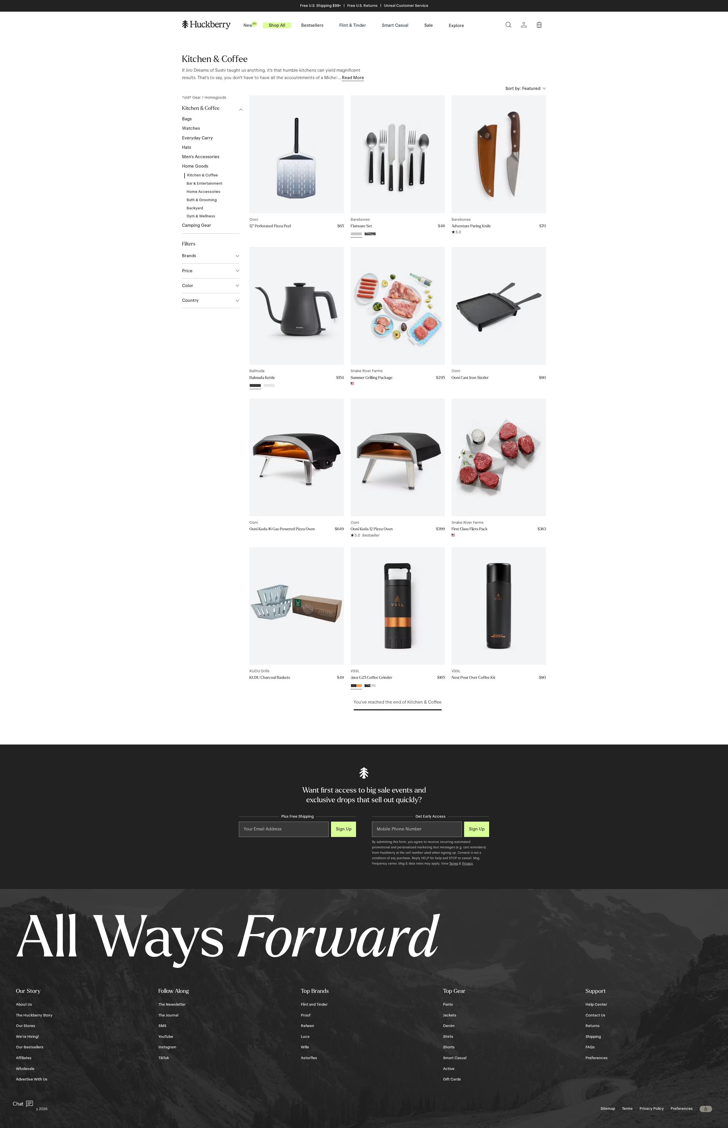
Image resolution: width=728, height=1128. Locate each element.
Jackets (449, 1015)
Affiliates (24, 1058)
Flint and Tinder (314, 1005)
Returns (593, 1026)
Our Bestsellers (30, 1047)
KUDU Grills (259, 671)
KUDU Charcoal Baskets (269, 677)
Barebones (360, 220)
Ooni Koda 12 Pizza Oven (372, 529)
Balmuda (256, 371)
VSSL (355, 671)
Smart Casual (454, 1058)
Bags (187, 119)
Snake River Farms (366, 371)
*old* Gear (191, 98)
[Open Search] (508, 25)
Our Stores (25, 1026)
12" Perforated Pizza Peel (270, 226)
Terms (453, 863)
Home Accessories (203, 192)
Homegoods (215, 98)
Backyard (195, 208)
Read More (353, 77)
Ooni (253, 220)
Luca (305, 1037)
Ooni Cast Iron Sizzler (470, 378)
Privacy (467, 863)
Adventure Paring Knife (471, 226)
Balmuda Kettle (262, 378)
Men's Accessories (200, 156)
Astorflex (309, 1058)
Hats (186, 147)
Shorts (449, 1047)
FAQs (590, 1047)
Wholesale (25, 1069)
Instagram (167, 1047)
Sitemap (608, 1109)
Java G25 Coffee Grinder (371, 677)
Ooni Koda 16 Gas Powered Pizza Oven (282, 529)
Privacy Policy (652, 1109)
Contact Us (595, 1015)
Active (448, 1069)
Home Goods (195, 166)
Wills (305, 1047)
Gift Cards (452, 1079)
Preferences (597, 1058)
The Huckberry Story (34, 1015)
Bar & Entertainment (204, 183)
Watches (191, 128)
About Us (24, 1005)
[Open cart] (539, 25)
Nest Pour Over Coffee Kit (473, 677)
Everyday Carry (197, 138)
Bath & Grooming (202, 200)
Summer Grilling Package (371, 378)
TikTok (163, 1058)
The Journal (168, 1015)
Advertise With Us (31, 1079)
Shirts (448, 1037)
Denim (449, 1026)
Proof (306, 1015)
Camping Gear (196, 225)
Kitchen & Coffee (202, 175)
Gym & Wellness (201, 216)
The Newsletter (172, 1005)
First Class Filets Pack (469, 529)
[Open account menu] (524, 25)
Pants (448, 1005)
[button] (706, 1109)
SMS (162, 1026)
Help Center (596, 1005)
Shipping (593, 1037)
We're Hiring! (27, 1037)
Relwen (307, 1026)
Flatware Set (361, 226)
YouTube (165, 1037)
